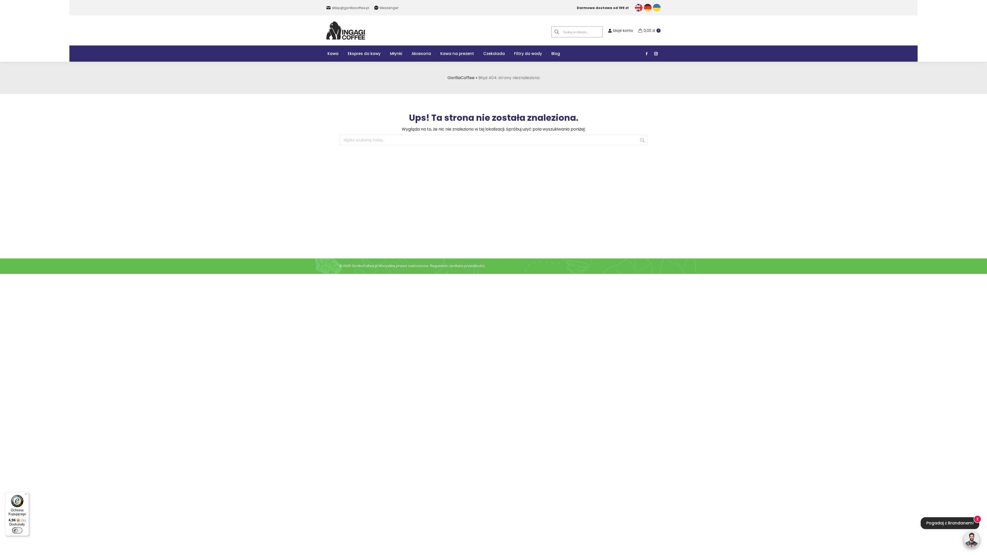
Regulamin (439, 265)
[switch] (17, 530)
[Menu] (26, 495)
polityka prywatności (467, 265)
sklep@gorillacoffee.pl (350, 7)
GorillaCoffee (460, 78)
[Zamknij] (977, 518)
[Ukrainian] (657, 8)
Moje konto (623, 30)
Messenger (389, 7)
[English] (639, 8)
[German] (648, 8)
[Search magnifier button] (556, 31)
